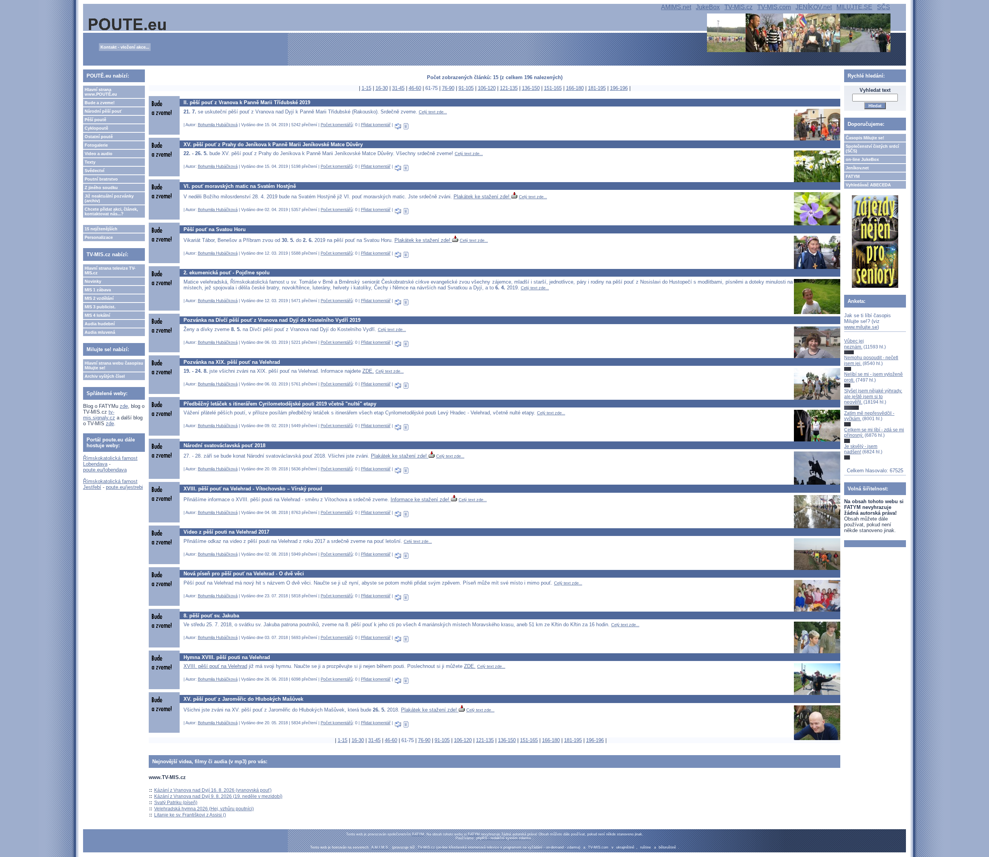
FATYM (853, 176)
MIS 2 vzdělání (99, 298)
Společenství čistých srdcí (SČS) (872, 148)
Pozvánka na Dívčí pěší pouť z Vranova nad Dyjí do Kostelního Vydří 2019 (272, 320)
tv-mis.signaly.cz (99, 415)
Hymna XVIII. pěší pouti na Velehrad (227, 657)
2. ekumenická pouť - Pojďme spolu (227, 273)
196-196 (619, 88)
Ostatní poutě (99, 136)
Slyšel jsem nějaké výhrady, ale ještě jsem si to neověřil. (873, 396)
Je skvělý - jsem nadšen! (860, 449)
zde (124, 406)
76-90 (448, 88)
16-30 (382, 88)
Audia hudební (100, 323)
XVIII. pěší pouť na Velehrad (215, 666)
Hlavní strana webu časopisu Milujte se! (114, 365)
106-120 (487, 88)
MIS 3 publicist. (100, 306)
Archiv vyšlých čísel (105, 376)
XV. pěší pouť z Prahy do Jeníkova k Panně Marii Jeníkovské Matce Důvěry (273, 144)
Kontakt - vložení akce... (124, 47)
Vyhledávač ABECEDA (868, 185)
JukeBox (708, 7)
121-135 (509, 88)
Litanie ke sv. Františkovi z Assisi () (190, 815)
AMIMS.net (676, 7)
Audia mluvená (100, 332)
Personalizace (99, 237)
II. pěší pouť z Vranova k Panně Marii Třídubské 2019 (247, 102)
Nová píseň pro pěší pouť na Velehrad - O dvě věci (244, 573)
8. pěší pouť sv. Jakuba (211, 616)
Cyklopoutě (96, 128)
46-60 (415, 88)
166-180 (575, 88)
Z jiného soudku (101, 187)
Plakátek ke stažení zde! (482, 196)
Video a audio (98, 153)
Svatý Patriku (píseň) (175, 802)
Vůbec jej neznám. (854, 343)
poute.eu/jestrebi (124, 487)
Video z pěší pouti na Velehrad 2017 (226, 532)
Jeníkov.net (857, 168)
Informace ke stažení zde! (421, 499)
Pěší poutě (95, 119)
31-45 (398, 88)
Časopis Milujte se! (865, 137)
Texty (90, 162)
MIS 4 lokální (97, 315)
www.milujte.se (860, 327)
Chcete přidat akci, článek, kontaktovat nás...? (111, 211)
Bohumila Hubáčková (218, 124)
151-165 (553, 88)
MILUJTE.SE (854, 7)
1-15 (366, 88)
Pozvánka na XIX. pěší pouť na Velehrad (232, 362)
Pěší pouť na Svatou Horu (215, 229)
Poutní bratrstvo (101, 179)
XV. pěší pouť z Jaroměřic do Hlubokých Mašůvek (243, 699)
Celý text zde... (433, 112)
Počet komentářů (337, 124)
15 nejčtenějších (101, 229)
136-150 (531, 88)
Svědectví (94, 170)
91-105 (466, 88)
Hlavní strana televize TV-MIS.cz (110, 270)
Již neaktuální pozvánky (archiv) (109, 198)
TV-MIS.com (774, 7)
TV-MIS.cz (738, 7)
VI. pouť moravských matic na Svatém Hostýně (240, 186)
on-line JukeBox (862, 159)
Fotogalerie (96, 145)
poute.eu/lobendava (105, 470)
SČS (883, 7)
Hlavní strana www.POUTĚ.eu (101, 91)
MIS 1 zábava (98, 289)
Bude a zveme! (100, 102)
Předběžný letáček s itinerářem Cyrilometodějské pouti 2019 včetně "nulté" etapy (280, 404)
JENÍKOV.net (813, 7)
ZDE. (368, 371)
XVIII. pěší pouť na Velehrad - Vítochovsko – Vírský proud (253, 489)
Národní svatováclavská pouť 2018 (224, 445)
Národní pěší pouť (103, 111)
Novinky (93, 281)
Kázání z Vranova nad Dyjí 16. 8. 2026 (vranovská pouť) (213, 790)
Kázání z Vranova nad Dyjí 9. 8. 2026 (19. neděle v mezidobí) (218, 796)
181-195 (597, 88)
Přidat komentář (376, 124)
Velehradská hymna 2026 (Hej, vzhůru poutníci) (204, 808)
